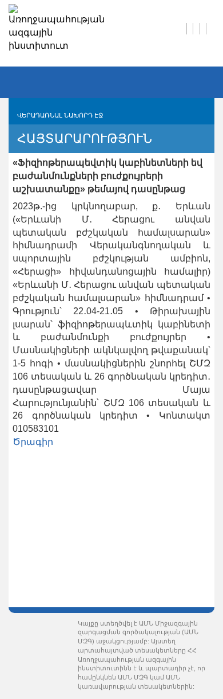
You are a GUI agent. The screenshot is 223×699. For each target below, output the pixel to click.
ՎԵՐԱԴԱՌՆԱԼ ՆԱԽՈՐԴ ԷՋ (60, 115)
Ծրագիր (33, 442)
